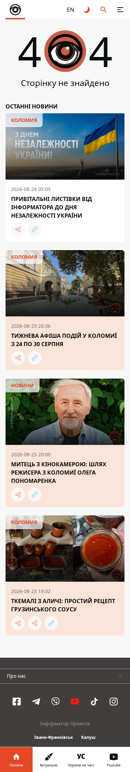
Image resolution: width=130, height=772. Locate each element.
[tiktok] (94, 701)
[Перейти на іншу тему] (87, 10)
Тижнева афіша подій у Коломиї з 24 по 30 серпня (64, 340)
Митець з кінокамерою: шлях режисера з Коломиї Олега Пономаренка (58, 472)
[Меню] (120, 10)
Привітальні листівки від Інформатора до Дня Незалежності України (51, 207)
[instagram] (114, 701)
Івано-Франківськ (53, 737)
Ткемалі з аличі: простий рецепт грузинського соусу (63, 605)
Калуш (88, 737)
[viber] (55, 701)
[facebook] (16, 701)
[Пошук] (103, 10)
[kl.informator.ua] (15, 9)
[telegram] (36, 701)
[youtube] (75, 701)
